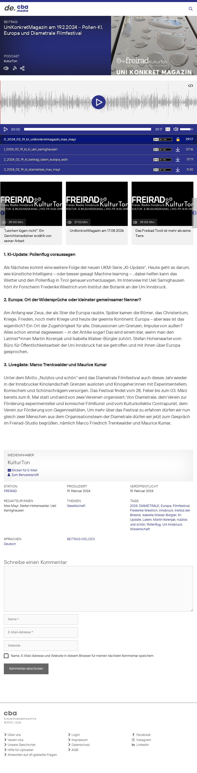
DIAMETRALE (149, 506)
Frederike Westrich (143, 510)
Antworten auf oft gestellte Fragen (32, 755)
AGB (74, 750)
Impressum (79, 740)
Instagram (143, 740)
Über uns (14, 735)
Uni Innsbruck (172, 524)
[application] (98, 129)
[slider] (87, 129)
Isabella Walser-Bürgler (159, 515)
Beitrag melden (81, 539)
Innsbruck (166, 510)
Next (194, 213)
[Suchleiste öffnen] (190, 9)
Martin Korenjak (164, 519)
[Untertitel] (167, 129)
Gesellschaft (76, 506)
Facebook (143, 735)
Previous (2, 213)
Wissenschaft (140, 529)
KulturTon (10, 61)
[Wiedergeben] (5, 129)
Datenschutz (80, 745)
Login (75, 735)
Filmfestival (181, 506)
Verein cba (15, 740)
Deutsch (10, 544)
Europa (166, 506)
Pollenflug (154, 524)
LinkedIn (142, 745)
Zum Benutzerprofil (24, 475)
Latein (147, 519)
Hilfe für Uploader (20, 750)
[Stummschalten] (176, 129)
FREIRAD (10, 491)
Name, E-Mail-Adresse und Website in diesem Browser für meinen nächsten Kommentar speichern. (82, 656)
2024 (133, 506)
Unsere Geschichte (21, 745)
